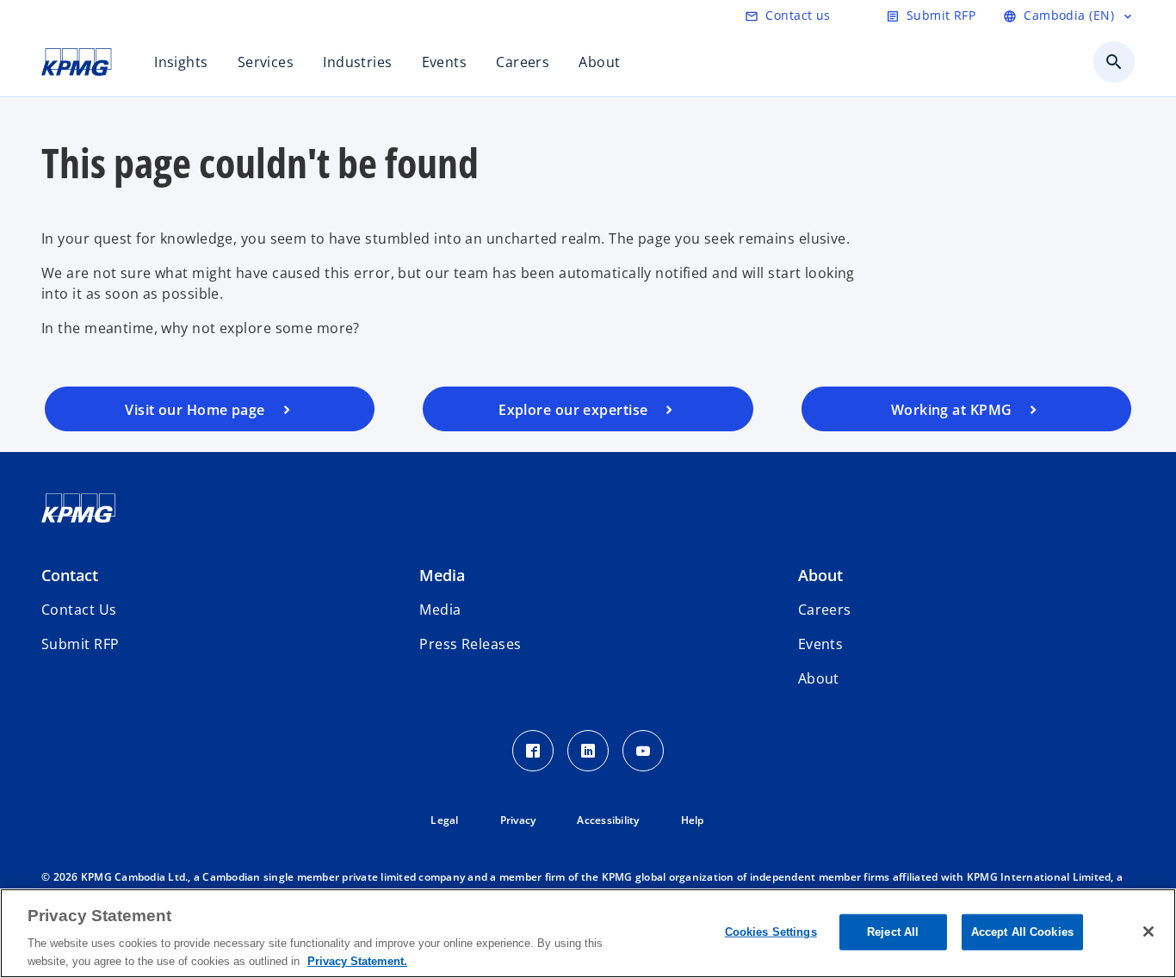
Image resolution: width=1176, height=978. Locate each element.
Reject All (893, 931)
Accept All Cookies (1022, 931)
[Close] (1148, 931)
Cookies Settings (771, 931)
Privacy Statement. (357, 960)
